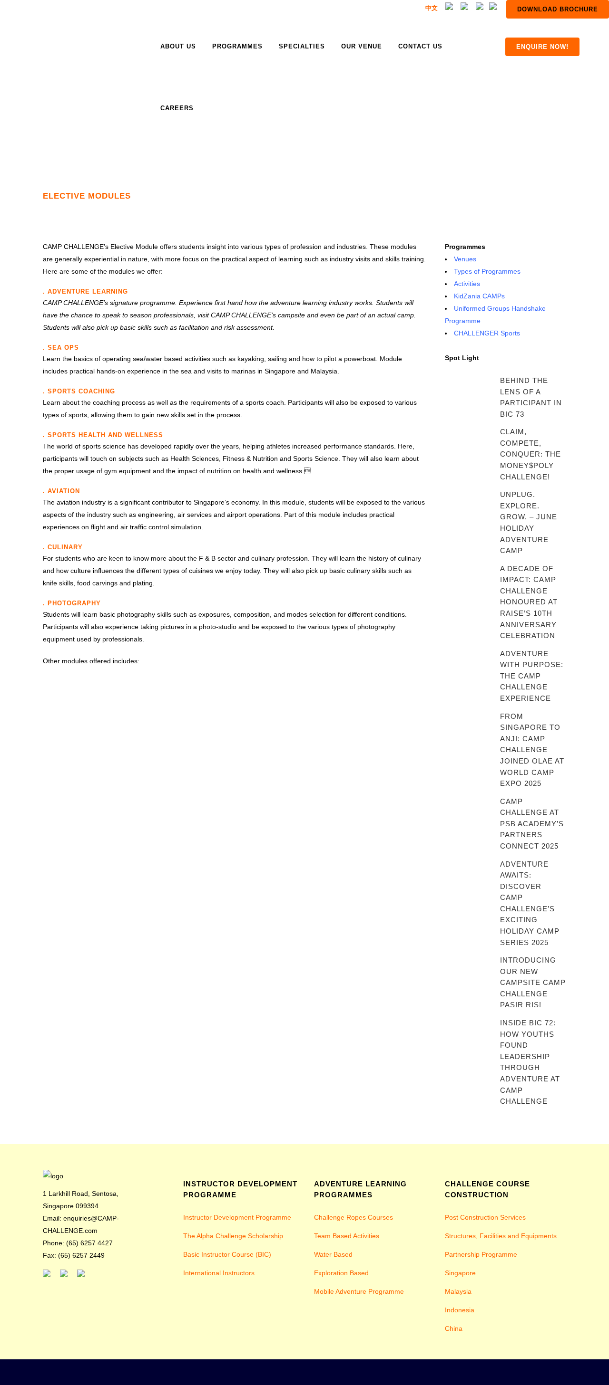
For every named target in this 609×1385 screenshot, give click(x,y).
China (453, 1328)
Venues (465, 259)
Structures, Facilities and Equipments (501, 1236)
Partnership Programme (481, 1254)
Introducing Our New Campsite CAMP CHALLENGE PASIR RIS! (533, 982)
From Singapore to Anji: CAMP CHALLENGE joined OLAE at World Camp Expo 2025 (532, 749)
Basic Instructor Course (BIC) (227, 1254)
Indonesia (459, 1310)
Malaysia (458, 1291)
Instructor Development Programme (237, 1217)
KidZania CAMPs (479, 296)
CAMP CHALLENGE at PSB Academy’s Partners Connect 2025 (532, 823)
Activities (467, 283)
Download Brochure (557, 9)
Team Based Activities (346, 1236)
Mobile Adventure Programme (359, 1291)
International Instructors (219, 1273)
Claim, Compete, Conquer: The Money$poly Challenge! (530, 454)
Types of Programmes (487, 271)
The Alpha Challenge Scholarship (233, 1236)
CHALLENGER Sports (487, 333)
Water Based (333, 1254)
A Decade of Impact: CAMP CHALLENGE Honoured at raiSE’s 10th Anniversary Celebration (529, 602)
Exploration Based (341, 1273)
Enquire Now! (542, 46)
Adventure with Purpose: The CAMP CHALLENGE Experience (531, 676)
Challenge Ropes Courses (353, 1217)
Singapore (460, 1273)
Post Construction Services (485, 1217)
